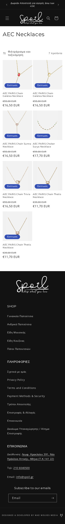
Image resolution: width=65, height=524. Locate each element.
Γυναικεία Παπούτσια (20, 316)
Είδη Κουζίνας (16, 340)
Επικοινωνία (14, 420)
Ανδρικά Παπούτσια (19, 324)
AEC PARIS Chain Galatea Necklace (13, 94)
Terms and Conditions (21, 388)
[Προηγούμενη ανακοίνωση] (7, 5)
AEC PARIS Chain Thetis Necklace (47, 195)
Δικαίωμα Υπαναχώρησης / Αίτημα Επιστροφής (28, 431)
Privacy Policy (16, 379)
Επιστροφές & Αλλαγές (21, 412)
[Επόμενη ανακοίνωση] (58, 5)
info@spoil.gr (25, 477)
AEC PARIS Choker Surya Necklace (44, 145)
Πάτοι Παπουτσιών (19, 349)
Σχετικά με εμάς (16, 371)
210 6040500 (21, 468)
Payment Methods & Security (26, 396)
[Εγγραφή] (53, 498)
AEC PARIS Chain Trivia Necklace (16, 195)
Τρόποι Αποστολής (19, 404)
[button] (7, 18)
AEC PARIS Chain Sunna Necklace (17, 145)
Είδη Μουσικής (16, 332)
